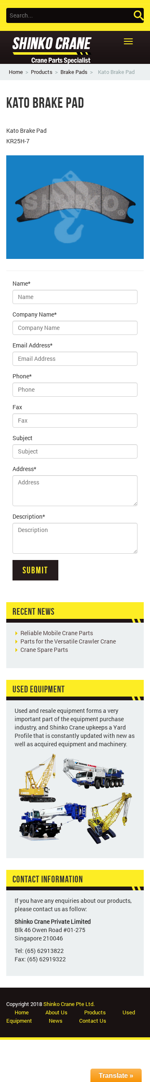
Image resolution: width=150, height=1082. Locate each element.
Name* (21, 283)
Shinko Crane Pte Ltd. (69, 1004)
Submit (35, 570)
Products (41, 72)
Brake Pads (74, 72)
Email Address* (32, 345)
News (55, 1020)
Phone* (22, 376)
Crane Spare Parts (44, 650)
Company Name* (34, 314)
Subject (22, 438)
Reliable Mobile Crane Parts (56, 633)
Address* (24, 469)
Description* (28, 516)
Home (16, 72)
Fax (17, 407)
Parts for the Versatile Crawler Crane (68, 641)
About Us (56, 1012)
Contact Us (92, 1020)
